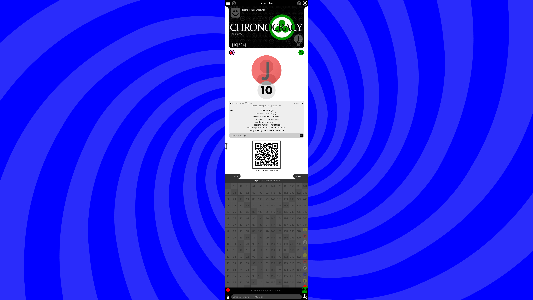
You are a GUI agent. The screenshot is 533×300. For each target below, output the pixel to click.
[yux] (228, 297)
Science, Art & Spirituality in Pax (266, 290)
